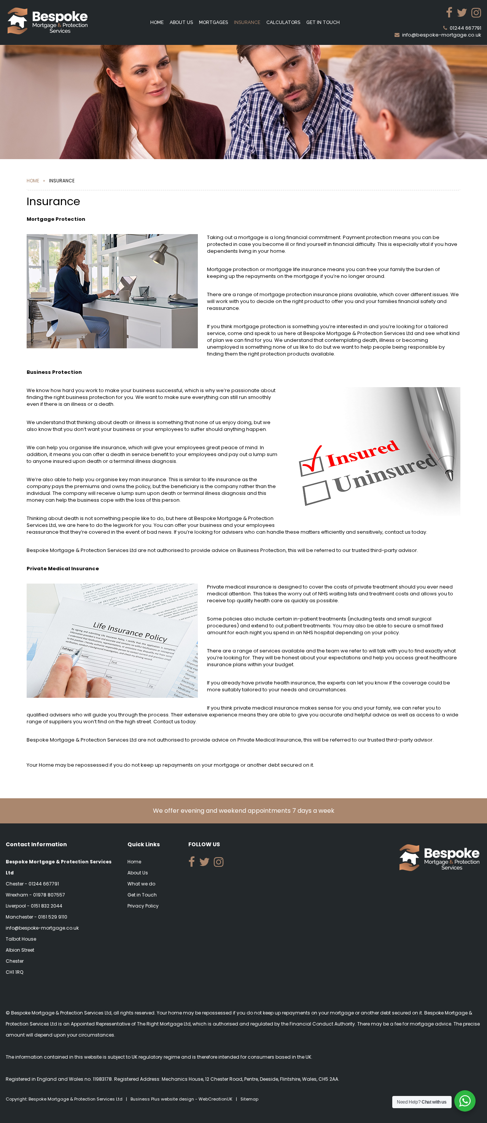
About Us (181, 22)
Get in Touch (323, 22)
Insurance (247, 22)
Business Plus (145, 1099)
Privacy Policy (143, 906)
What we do (141, 884)
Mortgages (213, 22)
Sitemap (249, 1099)
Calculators (283, 22)
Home (157, 22)
